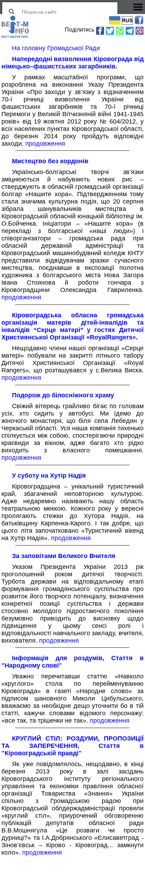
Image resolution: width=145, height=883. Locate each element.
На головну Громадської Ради (56, 48)
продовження (45, 143)
